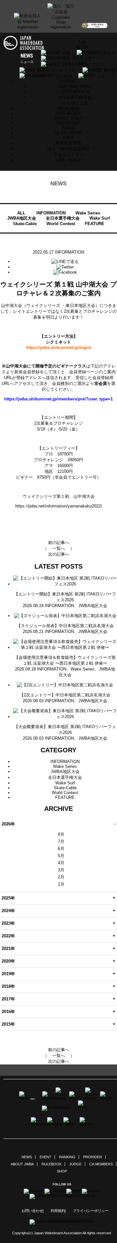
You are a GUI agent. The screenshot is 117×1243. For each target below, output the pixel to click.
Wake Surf (99, 218)
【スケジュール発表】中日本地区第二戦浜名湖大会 (65, 625)
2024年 (8, 910)
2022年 (8, 935)
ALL (21, 213)
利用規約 (58, 1211)
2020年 (8, 961)
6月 (61, 848)
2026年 (8, 824)
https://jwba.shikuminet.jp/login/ (58, 347)
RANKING (67, 1157)
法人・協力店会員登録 (68, 148)
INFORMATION (51, 213)
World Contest (60, 223)
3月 (61, 869)
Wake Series (87, 213)
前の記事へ (58, 542)
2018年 (8, 986)
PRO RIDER (68, 113)
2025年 (8, 898)
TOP (82, 42)
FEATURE (94, 223)
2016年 (8, 1011)
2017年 (8, 999)
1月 (61, 884)
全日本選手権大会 (75, 97)
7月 (61, 841)
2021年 (8, 948)
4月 (61, 862)
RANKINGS (68, 108)
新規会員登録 (68, 142)
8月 (61, 834)
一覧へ (58, 548)
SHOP (68, 137)
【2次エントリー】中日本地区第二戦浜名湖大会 (65, 694)
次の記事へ (58, 554)
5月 (61, 855)
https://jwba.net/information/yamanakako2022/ (58, 506)
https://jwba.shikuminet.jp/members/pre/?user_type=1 (58, 399)
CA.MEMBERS (68, 132)
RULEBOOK (68, 123)
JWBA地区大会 (74, 91)
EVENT (45, 1157)
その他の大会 (74, 103)
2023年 (8, 923)
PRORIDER (92, 1157)
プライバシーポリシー (91, 1211)
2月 (61, 877)
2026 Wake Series (75, 86)
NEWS (82, 47)
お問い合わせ (68, 160)
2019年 (8, 973)
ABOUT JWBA (68, 118)
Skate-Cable (25, 223)
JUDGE (68, 127)
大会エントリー (68, 154)
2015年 (8, 1024)
